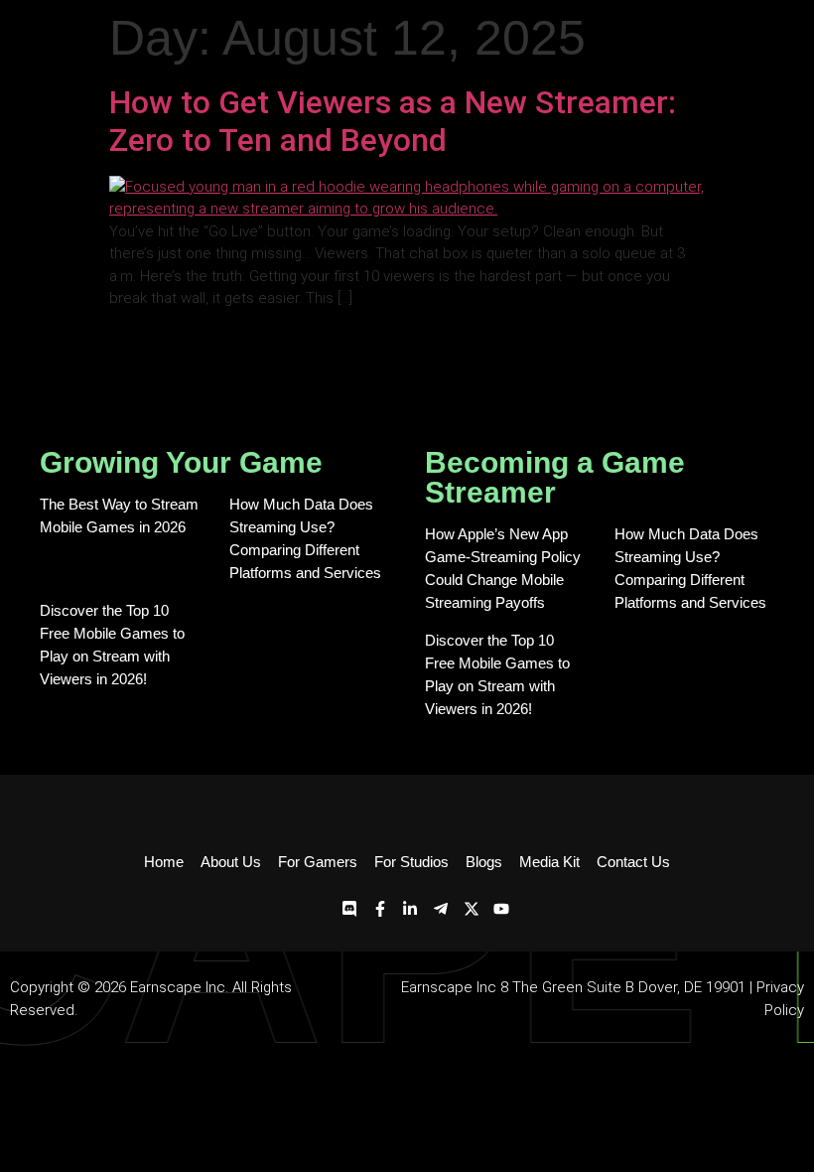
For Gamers (317, 861)
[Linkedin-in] (411, 910)
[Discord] (350, 910)
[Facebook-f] (380, 910)
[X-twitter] (471, 910)
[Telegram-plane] (441, 910)
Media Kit (549, 861)
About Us (231, 861)
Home (164, 861)
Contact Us (633, 861)
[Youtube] (501, 910)
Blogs (484, 861)
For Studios (411, 861)
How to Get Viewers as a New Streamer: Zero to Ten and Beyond (392, 121)
